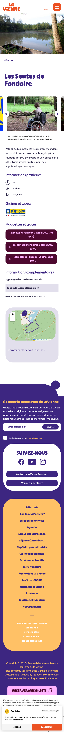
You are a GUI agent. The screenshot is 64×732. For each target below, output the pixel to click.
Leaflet (37, 340)
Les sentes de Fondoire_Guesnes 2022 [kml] (33, 258)
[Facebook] (21, 462)
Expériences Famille (32, 560)
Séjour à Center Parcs (32, 540)
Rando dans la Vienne (32, 573)
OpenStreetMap (45, 340)
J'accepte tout (47, 727)
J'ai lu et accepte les (26, 438)
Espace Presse (32, 632)
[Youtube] (32, 462)
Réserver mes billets (29, 690)
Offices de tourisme (32, 587)
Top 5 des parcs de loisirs (32, 547)
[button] (6, 114)
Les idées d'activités (32, 521)
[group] (32, 113)
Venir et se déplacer (32, 483)
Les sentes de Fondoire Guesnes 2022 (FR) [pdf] (31, 234)
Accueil (11, 136)
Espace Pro (32, 628)
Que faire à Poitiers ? (32, 514)
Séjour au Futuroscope (32, 534)
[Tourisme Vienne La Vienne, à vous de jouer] (11, 7)
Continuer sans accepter (50, 711)
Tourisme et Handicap (32, 600)
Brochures (32, 593)
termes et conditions (34, 438)
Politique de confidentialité (42, 678)
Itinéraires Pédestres (23, 139)
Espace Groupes (32, 636)
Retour (9, 18)
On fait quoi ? (30, 136)
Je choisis (17, 727)
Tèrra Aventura (32, 567)
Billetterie (32, 507)
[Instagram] (43, 462)
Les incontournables (32, 554)
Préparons (19, 136)
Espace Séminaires (32, 641)
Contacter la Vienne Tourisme (32, 474)
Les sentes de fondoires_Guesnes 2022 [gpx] (33, 246)
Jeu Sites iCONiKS (32, 580)
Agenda (32, 527)
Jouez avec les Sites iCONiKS (32, 623)
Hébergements (32, 606)
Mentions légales (17, 678)
